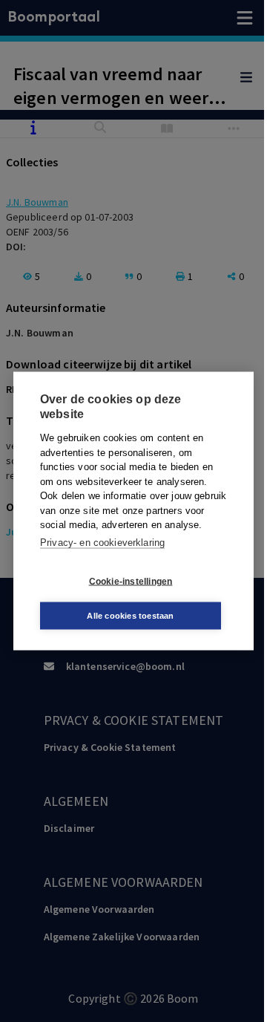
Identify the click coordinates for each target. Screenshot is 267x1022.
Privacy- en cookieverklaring (102, 541)
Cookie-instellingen (131, 581)
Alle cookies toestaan (130, 615)
